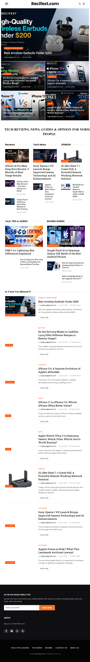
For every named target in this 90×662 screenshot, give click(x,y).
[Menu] (6, 3)
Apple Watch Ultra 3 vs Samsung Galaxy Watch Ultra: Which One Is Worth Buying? (65, 110)
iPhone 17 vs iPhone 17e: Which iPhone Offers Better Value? (20, 111)
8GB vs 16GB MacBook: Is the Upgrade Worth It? (72, 277)
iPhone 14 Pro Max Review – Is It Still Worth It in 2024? (22, 186)
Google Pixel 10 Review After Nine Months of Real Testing (22, 204)
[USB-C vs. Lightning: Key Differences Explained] (24, 236)
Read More (44, 318)
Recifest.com (40, 654)
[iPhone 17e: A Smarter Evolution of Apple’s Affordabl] (67, 76)
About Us (74, 648)
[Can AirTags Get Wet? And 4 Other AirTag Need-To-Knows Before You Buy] (11, 262)
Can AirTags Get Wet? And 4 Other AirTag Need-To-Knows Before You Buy (31, 261)
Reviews (9, 161)
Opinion (65, 161)
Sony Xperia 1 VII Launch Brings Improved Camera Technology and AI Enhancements (44, 172)
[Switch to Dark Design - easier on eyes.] (79, 4)
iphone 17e (52, 77)
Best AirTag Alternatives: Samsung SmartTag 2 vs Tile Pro (73, 265)
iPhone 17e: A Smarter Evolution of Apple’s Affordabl (65, 82)
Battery (7, 74)
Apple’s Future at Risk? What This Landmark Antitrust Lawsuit (50, 192)
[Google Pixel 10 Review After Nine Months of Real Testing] (10, 201)
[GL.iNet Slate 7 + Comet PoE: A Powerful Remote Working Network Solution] (73, 155)
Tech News (38, 161)
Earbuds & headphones (13, 48)
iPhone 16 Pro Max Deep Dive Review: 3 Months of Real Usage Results (17, 170)
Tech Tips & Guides (13, 246)
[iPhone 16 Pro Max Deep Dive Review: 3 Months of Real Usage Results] (17, 155)
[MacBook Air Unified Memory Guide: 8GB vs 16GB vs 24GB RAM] (66, 186)
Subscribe (47, 608)
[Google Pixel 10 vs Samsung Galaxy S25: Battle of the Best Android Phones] (66, 236)
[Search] (83, 3)
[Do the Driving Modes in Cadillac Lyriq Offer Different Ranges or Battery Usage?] (23, 76)
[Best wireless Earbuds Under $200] (45, 34)
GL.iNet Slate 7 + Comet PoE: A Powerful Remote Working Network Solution (71, 172)
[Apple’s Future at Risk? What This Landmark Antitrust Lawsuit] (38, 186)
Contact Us (61, 648)
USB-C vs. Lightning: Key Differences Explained (19, 252)
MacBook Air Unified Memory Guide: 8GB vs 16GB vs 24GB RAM (78, 191)
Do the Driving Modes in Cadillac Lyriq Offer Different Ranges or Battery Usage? (20, 81)
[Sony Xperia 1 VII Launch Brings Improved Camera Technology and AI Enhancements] (45, 155)
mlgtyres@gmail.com (12, 57)
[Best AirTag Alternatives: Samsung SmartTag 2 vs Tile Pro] (53, 266)
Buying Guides (53, 246)
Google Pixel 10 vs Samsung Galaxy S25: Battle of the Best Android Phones (64, 253)
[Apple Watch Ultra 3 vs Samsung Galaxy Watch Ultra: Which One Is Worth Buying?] (67, 105)
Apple (6, 106)
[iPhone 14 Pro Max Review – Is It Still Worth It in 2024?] (10, 183)
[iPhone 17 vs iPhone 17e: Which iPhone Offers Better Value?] (23, 105)
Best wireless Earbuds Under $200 (28, 53)
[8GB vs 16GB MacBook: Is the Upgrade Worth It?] (53, 279)
